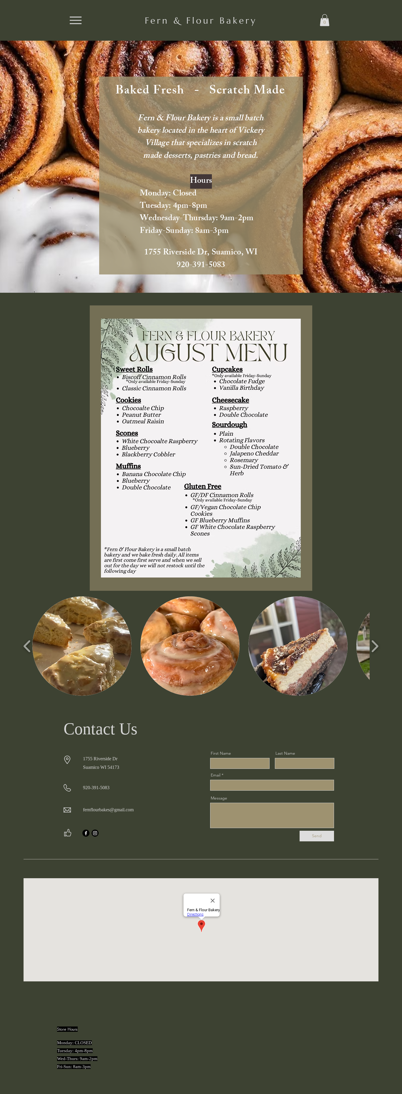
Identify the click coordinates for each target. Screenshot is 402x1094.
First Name (221, 753)
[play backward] (27, 646)
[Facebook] (85, 833)
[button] (325, 20)
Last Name (285, 753)
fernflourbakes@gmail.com (108, 809)
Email (215, 775)
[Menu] (76, 20)
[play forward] (374, 646)
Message (219, 798)
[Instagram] (95, 833)
